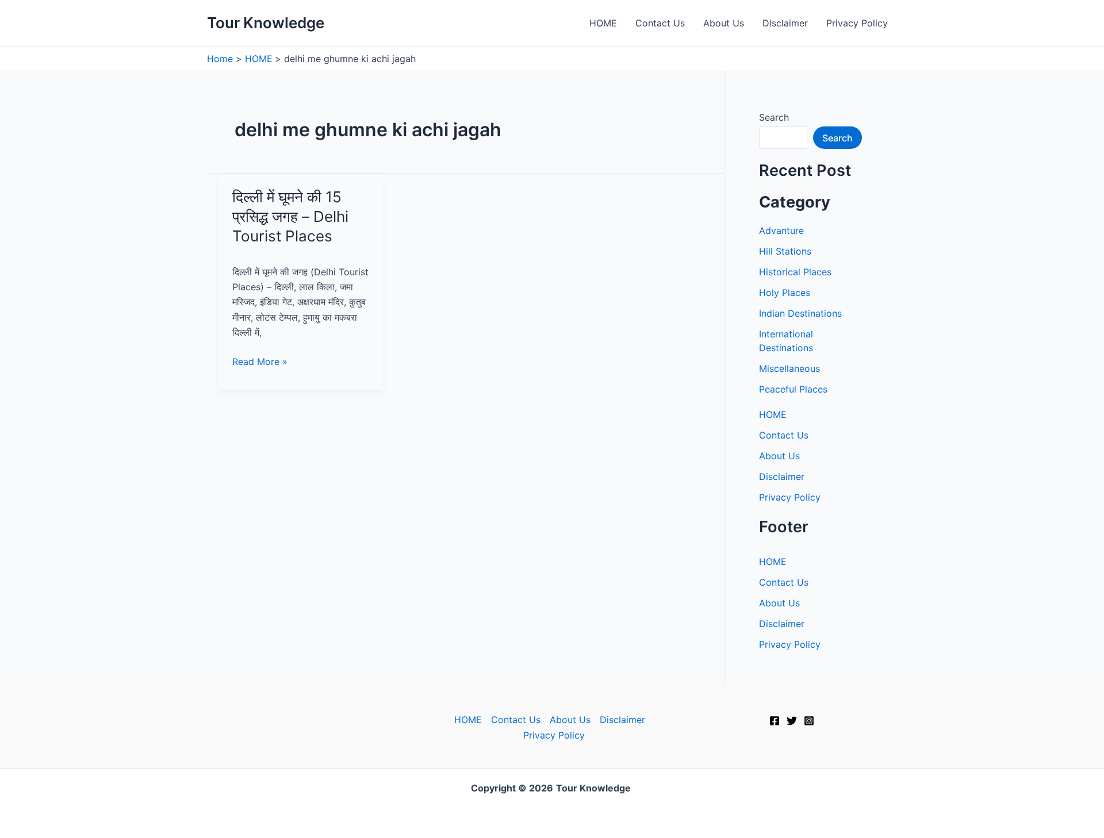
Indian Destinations (800, 313)
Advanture (781, 230)
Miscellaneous (789, 368)
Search (774, 117)
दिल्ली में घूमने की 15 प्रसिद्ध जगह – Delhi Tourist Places (290, 216)
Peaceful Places (793, 389)
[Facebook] (774, 721)
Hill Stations (785, 251)
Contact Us (660, 23)
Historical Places (795, 272)
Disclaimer (785, 23)
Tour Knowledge (265, 23)
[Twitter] (792, 721)
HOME (603, 23)
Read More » (260, 362)
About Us (723, 23)
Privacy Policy (857, 23)
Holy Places (784, 292)
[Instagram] (809, 721)
